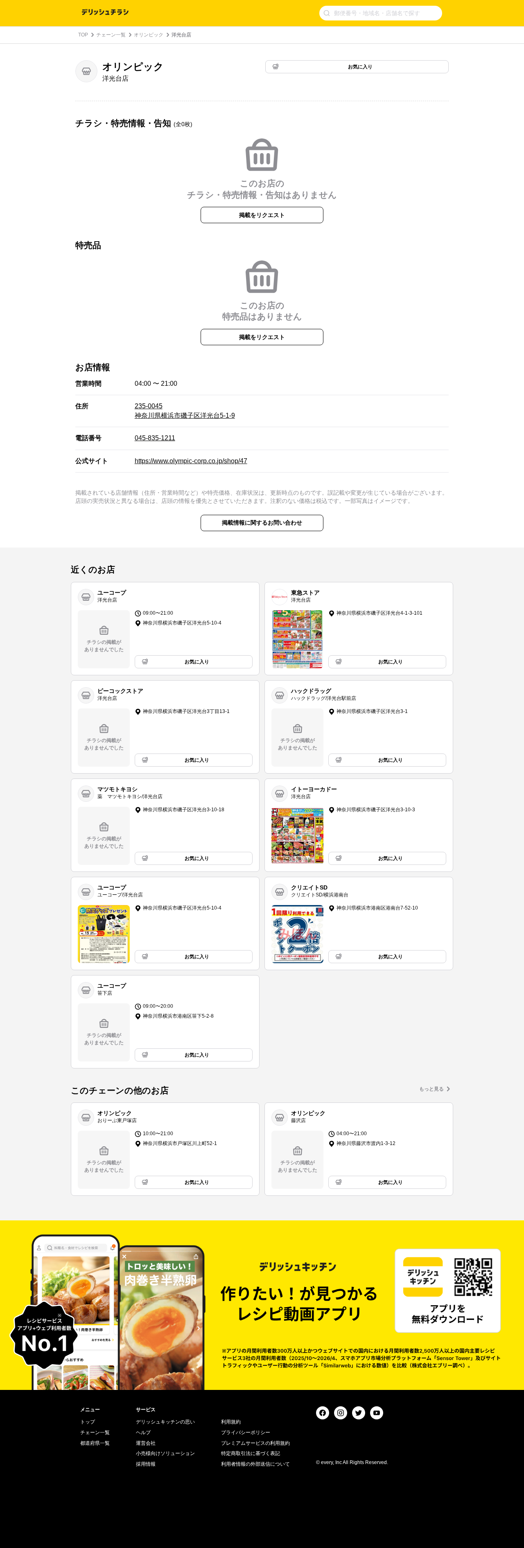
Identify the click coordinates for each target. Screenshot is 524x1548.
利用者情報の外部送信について (255, 1464)
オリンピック (148, 35)
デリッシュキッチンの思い (165, 1422)
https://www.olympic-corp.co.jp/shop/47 (191, 460)
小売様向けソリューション (165, 1453)
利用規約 (231, 1422)
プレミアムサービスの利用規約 (255, 1443)
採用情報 (146, 1464)
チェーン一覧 (111, 35)
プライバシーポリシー (245, 1432)
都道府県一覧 (95, 1443)
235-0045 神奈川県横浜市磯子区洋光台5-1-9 (185, 411)
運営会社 (146, 1443)
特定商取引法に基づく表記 (250, 1453)
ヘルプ (143, 1432)
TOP (83, 35)
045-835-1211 (155, 438)
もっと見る (431, 1089)
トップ (87, 1422)
